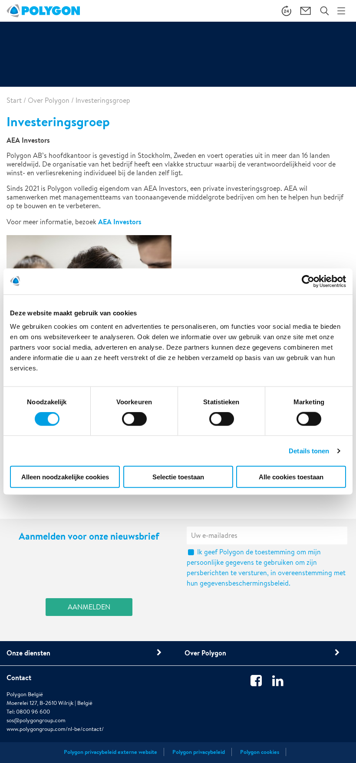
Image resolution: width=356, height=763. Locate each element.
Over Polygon (48, 100)
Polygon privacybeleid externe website (110, 752)
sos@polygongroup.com (36, 720)
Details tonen (309, 450)
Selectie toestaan (178, 477)
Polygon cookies (259, 752)
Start (14, 100)
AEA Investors (120, 221)
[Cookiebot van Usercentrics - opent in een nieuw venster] (308, 281)
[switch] (134, 425)
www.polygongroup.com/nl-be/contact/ (55, 729)
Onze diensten (28, 653)
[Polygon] (43, 10)
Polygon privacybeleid (198, 752)
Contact (19, 677)
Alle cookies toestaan (291, 477)
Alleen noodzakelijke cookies (65, 477)
